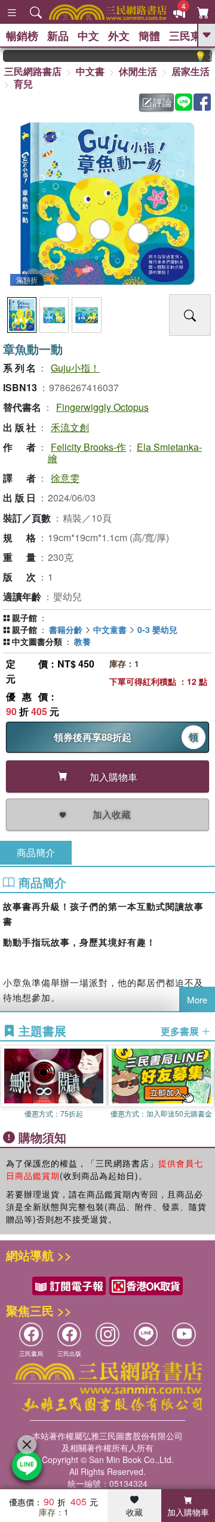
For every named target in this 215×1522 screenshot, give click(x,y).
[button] (206, 1084)
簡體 (149, 35)
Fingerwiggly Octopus (102, 407)
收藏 (134, 1512)
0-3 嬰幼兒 (157, 629)
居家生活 (190, 71)
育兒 (23, 84)
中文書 (90, 71)
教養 (82, 641)
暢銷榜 (22, 35)
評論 (162, 102)
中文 (88, 35)
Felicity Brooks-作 (88, 447)
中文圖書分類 (37, 641)
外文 (119, 35)
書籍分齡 (65, 629)
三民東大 (190, 35)
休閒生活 (138, 71)
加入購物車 (188, 1512)
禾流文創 (70, 427)
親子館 (24, 617)
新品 (58, 35)
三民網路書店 (33, 71)
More (197, 999)
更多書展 (181, 1031)
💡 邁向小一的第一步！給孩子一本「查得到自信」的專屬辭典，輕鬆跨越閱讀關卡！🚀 (197, 56)
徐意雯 (65, 478)
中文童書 (110, 629)
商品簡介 (36, 852)
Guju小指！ (75, 368)
